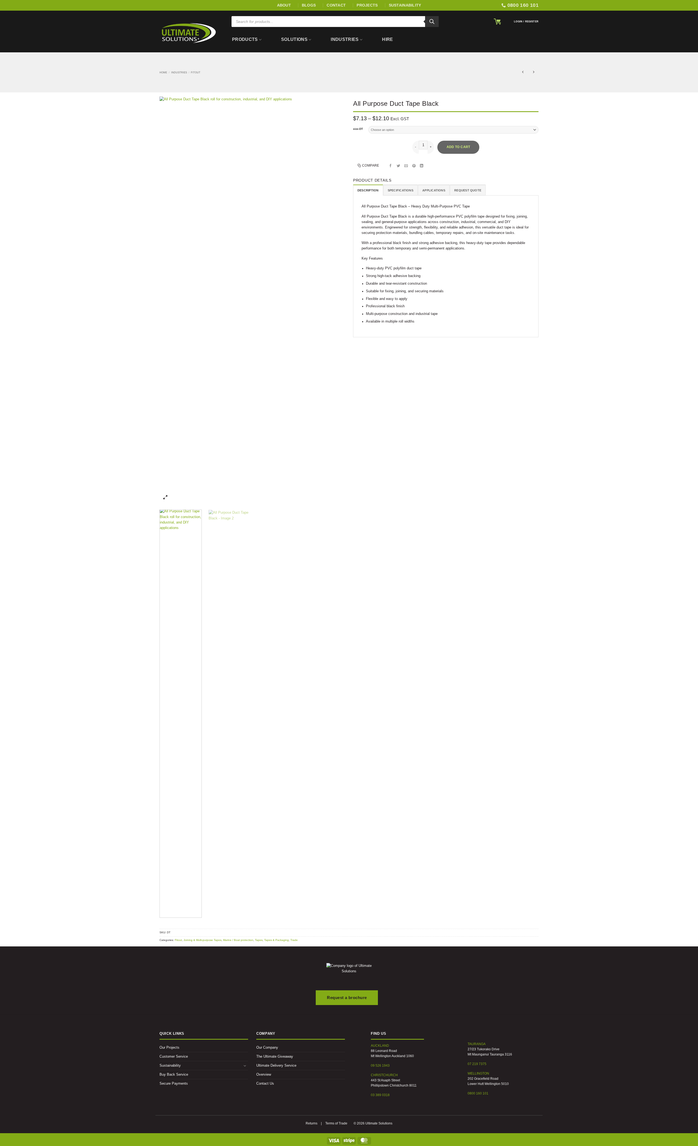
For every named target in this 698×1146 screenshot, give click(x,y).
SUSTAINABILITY (405, 5)
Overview (263, 1074)
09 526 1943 (380, 1065)
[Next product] (523, 72)
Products (245, 39)
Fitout (195, 72)
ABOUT (284, 5)
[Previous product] (533, 72)
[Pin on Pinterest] (414, 166)
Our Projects (169, 1047)
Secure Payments (174, 1083)
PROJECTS (367, 5)
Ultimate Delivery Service (276, 1065)
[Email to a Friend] (406, 166)
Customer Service (174, 1056)
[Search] (432, 21)
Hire (387, 39)
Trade (294, 940)
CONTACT (336, 5)
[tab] (368, 190)
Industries (345, 39)
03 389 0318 (380, 1095)
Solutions (294, 39)
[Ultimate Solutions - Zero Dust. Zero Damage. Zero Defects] (189, 33)
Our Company (267, 1047)
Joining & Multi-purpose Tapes (202, 940)
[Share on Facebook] (390, 166)
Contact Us (265, 1083)
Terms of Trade (336, 1123)
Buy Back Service (174, 1074)
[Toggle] (245, 1065)
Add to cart (458, 147)
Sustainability (170, 1065)
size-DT (358, 129)
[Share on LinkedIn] (421, 166)
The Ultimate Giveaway (274, 1056)
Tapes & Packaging (276, 940)
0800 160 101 (478, 1093)
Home (163, 72)
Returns (311, 1123)
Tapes (259, 940)
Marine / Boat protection (238, 940)
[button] (497, 21)
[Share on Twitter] (398, 166)
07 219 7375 (477, 1064)
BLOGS (309, 5)
